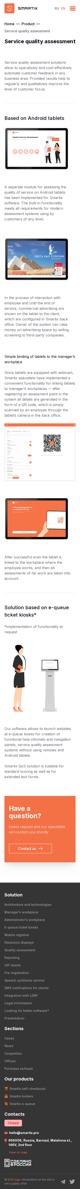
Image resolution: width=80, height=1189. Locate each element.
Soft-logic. (15, 1179)
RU (57, 8)
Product (28, 24)
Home (9, 24)
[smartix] (27, 8)
